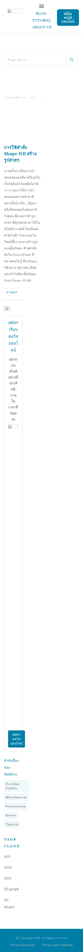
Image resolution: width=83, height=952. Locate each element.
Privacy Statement (22, 945)
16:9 (7, 856)
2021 (7, 878)
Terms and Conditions (58, 945)
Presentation (16, 806)
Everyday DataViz (12, 786)
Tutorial (12, 824)
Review (11, 815)
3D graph (11, 889)
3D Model (9, 903)
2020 (8, 867)
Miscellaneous (16, 797)
